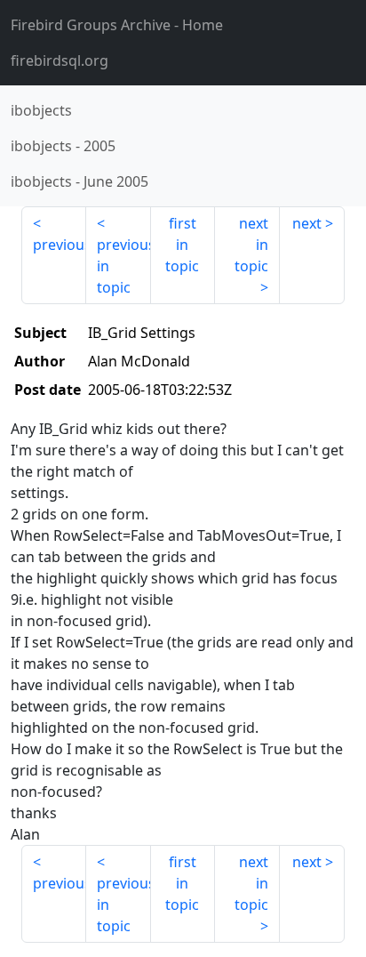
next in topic (251, 244)
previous (59, 244)
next (307, 223)
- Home (117, 25)
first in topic (182, 244)
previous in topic (124, 266)
